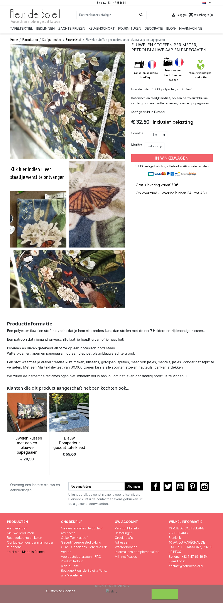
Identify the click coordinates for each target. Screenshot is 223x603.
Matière (136, 145)
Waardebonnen (126, 547)
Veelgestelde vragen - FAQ (81, 556)
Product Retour (72, 561)
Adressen (122, 542)
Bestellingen (124, 533)
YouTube (180, 486)
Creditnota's (124, 537)
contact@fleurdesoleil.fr (186, 566)
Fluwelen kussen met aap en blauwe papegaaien (27, 445)
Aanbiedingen (17, 528)
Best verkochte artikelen (24, 537)
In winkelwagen (172, 158)
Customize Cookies (60, 591)
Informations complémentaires (137, 552)
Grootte (137, 133)
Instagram (204, 486)
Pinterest (192, 486)
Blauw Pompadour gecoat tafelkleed (69, 443)
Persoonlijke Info (127, 528)
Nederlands (207, 3)
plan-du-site (70, 566)
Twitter (168, 486)
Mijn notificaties (126, 556)
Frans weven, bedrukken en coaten (173, 75)
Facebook (155, 486)
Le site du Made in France (26, 552)
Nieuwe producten (20, 533)
